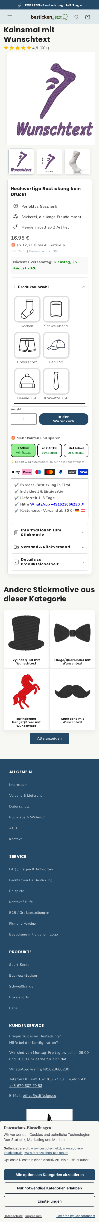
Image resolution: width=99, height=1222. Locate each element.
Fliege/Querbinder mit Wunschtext (72, 661)
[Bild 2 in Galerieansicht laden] (49, 161)
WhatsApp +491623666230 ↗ (57, 504)
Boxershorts (19, 997)
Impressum (18, 784)
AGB (13, 828)
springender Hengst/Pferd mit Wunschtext (26, 722)
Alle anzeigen (49, 738)
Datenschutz (19, 806)
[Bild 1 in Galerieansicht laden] (21, 161)
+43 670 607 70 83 (25, 1085)
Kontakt (15, 839)
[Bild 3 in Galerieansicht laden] (77, 161)
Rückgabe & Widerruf (27, 817)
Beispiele (16, 891)
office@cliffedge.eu (39, 1095)
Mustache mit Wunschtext (72, 720)
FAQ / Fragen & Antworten (31, 869)
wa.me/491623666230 (49, 1069)
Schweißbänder (22, 986)
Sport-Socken (20, 964)
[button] (9, 17)
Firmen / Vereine (22, 923)
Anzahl (16, 409)
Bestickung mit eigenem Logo (33, 934)
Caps (13, 1008)
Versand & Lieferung (26, 795)
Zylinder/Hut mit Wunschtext (26, 661)
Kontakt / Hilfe (21, 901)
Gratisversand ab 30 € (44, 251)
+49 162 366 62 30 (47, 1079)
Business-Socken (23, 975)
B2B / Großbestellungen (29, 912)
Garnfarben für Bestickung (31, 880)
